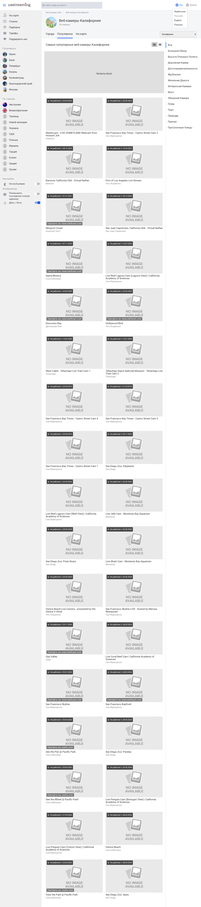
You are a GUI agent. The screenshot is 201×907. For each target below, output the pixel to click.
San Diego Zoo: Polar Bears (61, 561)
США (11, 134)
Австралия (15, 104)
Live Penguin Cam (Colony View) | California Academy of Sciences (70, 848)
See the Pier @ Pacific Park (61, 751)
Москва (13, 89)
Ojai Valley (51, 656)
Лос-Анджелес (113, 183)
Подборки (14, 27)
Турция (13, 151)
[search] (98, 5)
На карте (14, 15)
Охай (48, 659)
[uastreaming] (18, 5)
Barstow (50, 183)
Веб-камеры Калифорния (77, 12)
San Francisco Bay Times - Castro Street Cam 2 (132, 132)
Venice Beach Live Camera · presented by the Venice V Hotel (70, 610)
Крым (12, 54)
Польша (13, 140)
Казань (13, 71)
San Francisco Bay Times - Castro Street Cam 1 (72, 466)
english (177, 20)
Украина (13, 128)
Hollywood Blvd (114, 323)
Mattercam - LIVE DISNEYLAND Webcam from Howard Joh (71, 134)
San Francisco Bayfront (118, 704)
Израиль (14, 145)
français (178, 24)
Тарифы (13, 33)
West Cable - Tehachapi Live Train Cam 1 (68, 371)
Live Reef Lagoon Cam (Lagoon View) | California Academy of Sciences (133, 277)
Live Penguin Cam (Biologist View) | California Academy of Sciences (131, 800)
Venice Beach (113, 847)
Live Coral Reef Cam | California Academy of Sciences (130, 658)
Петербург (14, 66)
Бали (12, 60)
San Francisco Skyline (58, 704)
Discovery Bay (53, 323)
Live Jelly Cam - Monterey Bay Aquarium (128, 513)
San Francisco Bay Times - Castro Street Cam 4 (72, 418)
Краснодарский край (20, 83)
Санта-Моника (53, 278)
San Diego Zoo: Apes (117, 894)
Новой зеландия (18, 122)
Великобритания (18, 110)
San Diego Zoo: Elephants (120, 466)
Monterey (110, 516)
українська (180, 11)
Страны (13, 21)
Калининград (16, 77)
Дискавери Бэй (54, 326)
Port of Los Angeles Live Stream (123, 180)
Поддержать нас (18, 39)
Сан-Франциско (114, 136)
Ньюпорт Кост (53, 231)
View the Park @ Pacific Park (62, 894)
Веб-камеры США (53, 12)
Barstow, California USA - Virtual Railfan (67, 180)
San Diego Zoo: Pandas (118, 751)
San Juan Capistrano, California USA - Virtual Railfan (134, 228)
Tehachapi (51, 374)
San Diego (111, 469)
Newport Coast (54, 228)
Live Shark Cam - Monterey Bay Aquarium (128, 561)
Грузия (12, 169)
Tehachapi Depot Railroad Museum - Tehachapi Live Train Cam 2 (134, 372)
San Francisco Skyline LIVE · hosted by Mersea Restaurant (131, 610)
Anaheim (50, 138)
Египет (12, 157)
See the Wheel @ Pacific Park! (62, 799)
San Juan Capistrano (116, 231)
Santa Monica (53, 275)
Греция (13, 163)
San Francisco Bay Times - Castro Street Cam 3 (132, 418)
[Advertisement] (104, 72)
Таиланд (14, 116)
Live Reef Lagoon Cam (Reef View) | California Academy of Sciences (71, 515)
